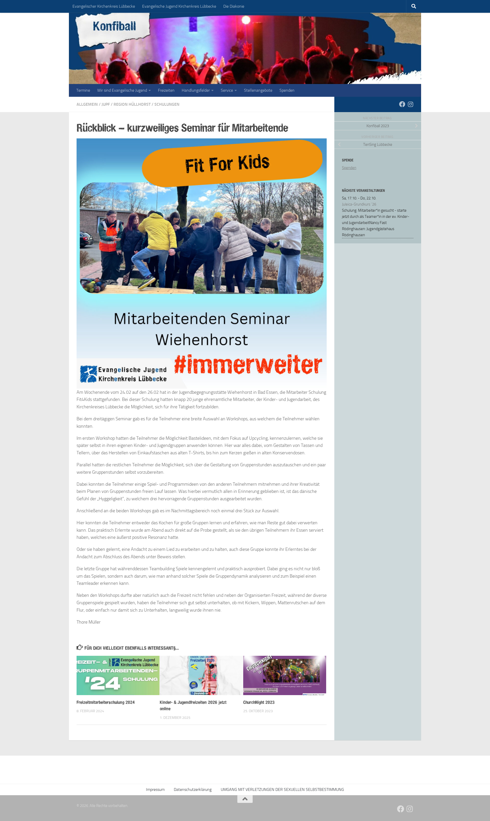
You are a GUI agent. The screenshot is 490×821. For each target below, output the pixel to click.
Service (227, 90)
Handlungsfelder (196, 90)
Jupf (106, 104)
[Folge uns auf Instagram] (410, 104)
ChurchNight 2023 (259, 702)
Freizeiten (166, 90)
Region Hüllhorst (132, 104)
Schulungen (166, 104)
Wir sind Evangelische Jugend (122, 90)
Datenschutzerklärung (193, 789)
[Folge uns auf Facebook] (402, 104)
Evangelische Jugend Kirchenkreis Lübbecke (179, 6)
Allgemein (87, 104)
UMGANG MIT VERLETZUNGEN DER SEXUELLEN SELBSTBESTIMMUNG (282, 789)
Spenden (287, 90)
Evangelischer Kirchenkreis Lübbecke (103, 6)
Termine (83, 90)
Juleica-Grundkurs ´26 (359, 204)
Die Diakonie (233, 6)
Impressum (155, 789)
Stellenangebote (258, 90)
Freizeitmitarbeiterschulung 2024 (106, 702)
